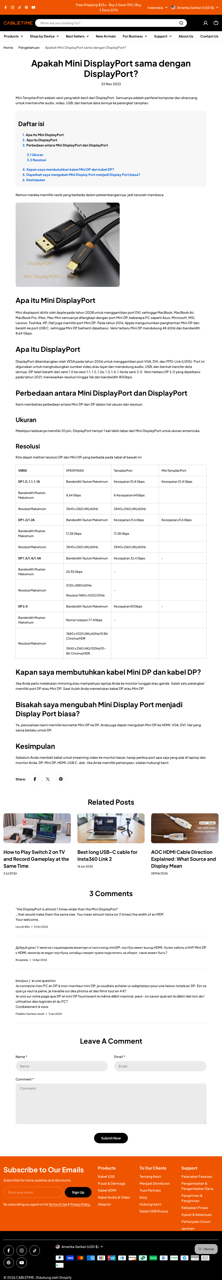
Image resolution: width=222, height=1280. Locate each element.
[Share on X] (48, 779)
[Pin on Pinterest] (61, 779)
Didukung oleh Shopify (54, 1277)
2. (40, 140)
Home (8, 47)
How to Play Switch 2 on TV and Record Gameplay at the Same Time (36, 859)
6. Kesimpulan (34, 180)
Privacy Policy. (80, 1204)
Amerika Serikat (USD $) (195, 7)
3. (65, 145)
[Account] (205, 23)
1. (43, 135)
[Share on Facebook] (35, 779)
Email (119, 1056)
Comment (25, 1079)
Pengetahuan (29, 47)
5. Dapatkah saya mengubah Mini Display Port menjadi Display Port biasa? (81, 174)
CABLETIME (25, 1277)
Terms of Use (58, 1204)
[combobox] (111, 23)
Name (21, 1056)
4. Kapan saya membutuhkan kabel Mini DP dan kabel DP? (68, 169)
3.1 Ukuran (35, 155)
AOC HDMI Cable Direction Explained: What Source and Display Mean (183, 859)
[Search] (181, 23)
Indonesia (155, 7)
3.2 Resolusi (36, 160)
